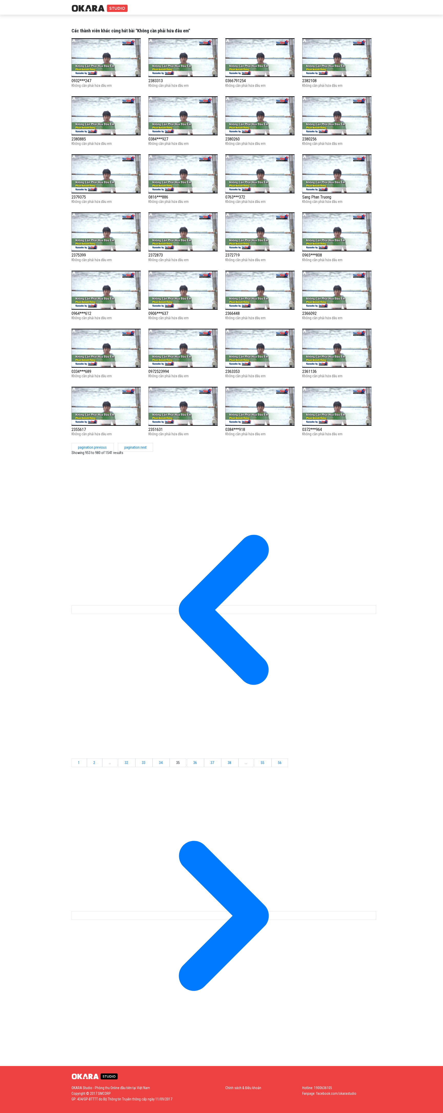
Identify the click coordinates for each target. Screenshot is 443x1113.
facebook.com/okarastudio (336, 1093)
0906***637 (158, 313)
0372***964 (312, 429)
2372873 (155, 255)
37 (212, 763)
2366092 (309, 313)
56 (279, 763)
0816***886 (158, 197)
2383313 (155, 80)
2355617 (79, 429)
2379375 (79, 197)
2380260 (232, 139)
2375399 (79, 255)
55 (263, 763)
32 (127, 763)
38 (230, 763)
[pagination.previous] (224, 609)
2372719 (232, 255)
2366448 (232, 313)
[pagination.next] (224, 915)
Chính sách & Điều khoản (243, 1088)
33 (144, 763)
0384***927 (158, 139)
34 (161, 763)
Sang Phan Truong (316, 197)
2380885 (79, 139)
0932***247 (81, 80)
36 (195, 763)
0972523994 (158, 371)
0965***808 (312, 255)
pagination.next (135, 447)
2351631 (155, 429)
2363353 (232, 371)
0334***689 (81, 371)
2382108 (309, 80)
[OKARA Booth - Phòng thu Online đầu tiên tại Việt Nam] (100, 8)
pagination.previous (92, 447)
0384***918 (235, 429)
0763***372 (235, 197)
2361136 (309, 371)
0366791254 (235, 80)
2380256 (309, 139)
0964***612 (81, 313)
